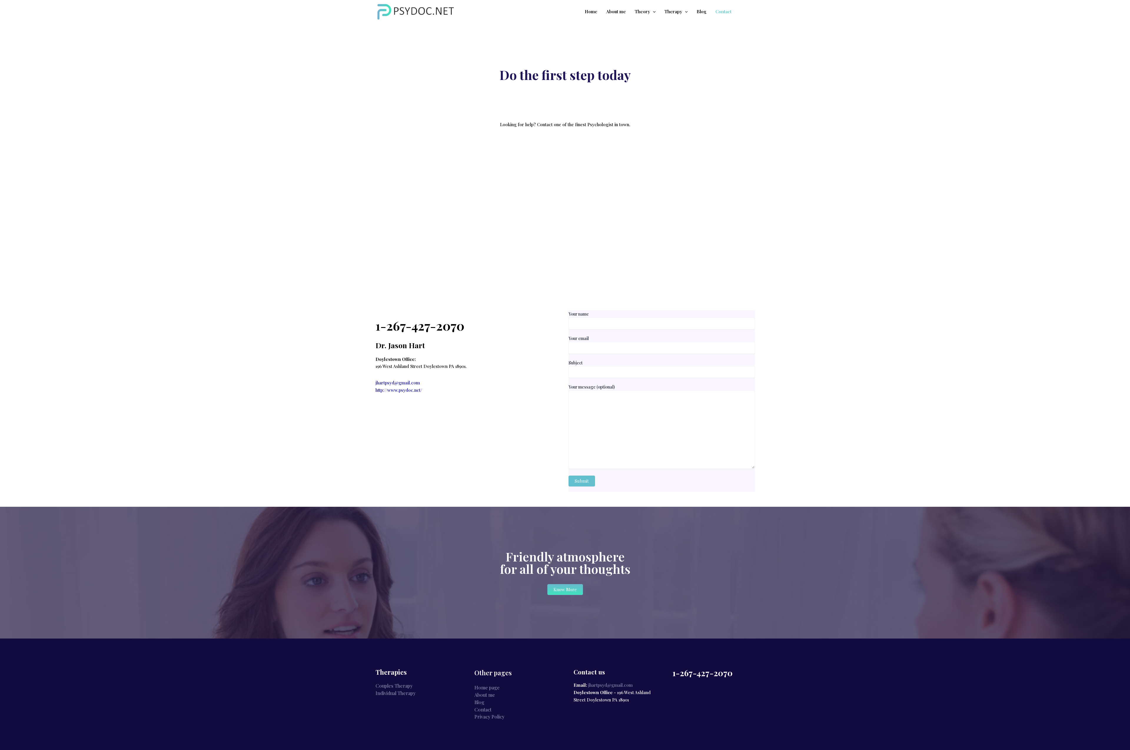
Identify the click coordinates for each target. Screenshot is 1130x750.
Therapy (673, 11)
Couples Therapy (394, 686)
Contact (723, 11)
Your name (579, 314)
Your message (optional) (592, 387)
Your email (579, 338)
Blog (702, 11)
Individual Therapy (395, 693)
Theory (642, 11)
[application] (653, 11)
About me (616, 11)
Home (591, 11)
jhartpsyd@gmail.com (397, 383)
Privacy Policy (489, 717)
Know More (565, 589)
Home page (487, 687)
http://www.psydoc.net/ (398, 390)
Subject (576, 363)
